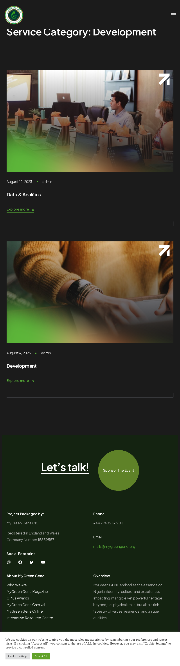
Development (22, 366)
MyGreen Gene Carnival (26, 604)
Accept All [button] (41, 656)
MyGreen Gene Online (25, 611)
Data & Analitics (24, 194)
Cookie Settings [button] (17, 656)
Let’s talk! (65, 467)
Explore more (18, 209)
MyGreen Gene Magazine (27, 591)
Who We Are (17, 585)
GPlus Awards (18, 598)
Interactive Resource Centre (30, 617)
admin (47, 181)
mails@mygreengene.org (114, 546)
